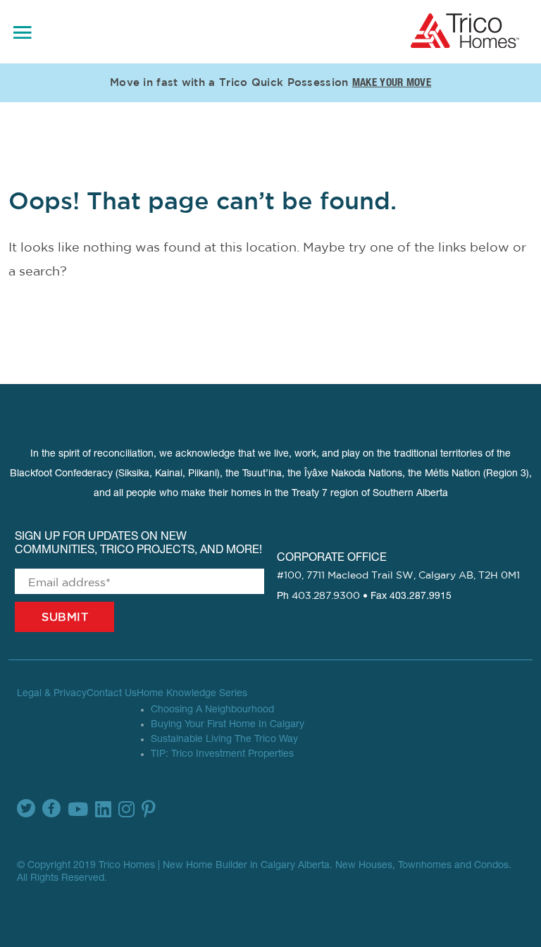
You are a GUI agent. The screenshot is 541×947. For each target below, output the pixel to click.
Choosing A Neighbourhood (212, 710)
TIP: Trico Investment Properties (222, 755)
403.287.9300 (326, 596)
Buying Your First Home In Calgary (227, 725)
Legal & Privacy (52, 694)
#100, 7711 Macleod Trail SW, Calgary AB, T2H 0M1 (398, 576)
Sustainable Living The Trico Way (224, 740)
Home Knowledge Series (192, 694)
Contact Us (112, 694)
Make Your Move (391, 83)
